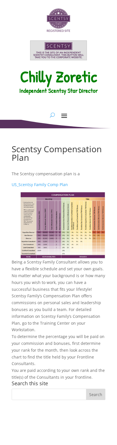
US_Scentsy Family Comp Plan (40, 184)
